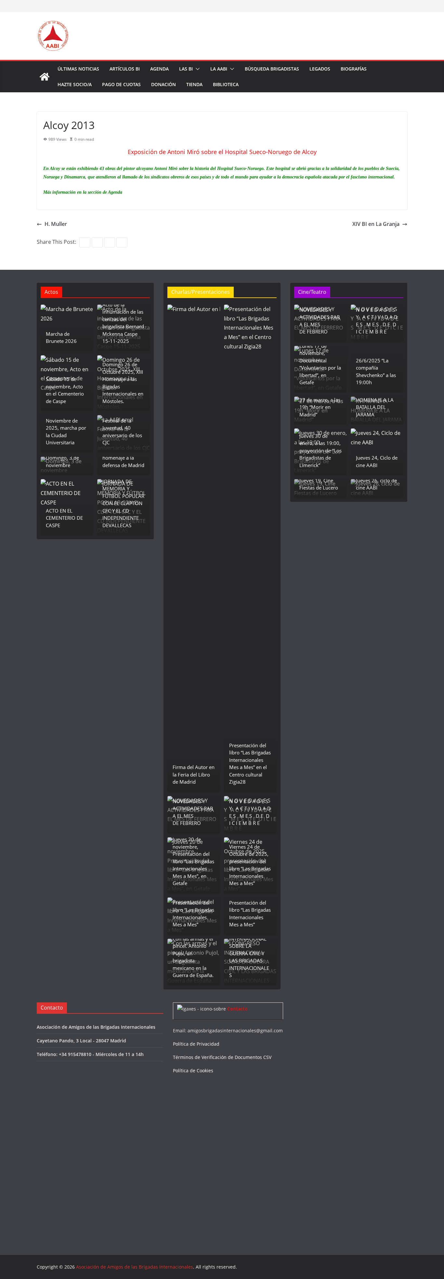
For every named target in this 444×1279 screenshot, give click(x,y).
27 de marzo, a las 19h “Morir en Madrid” (319, 407)
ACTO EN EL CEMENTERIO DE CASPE (64, 518)
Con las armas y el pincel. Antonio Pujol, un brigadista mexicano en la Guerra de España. (193, 957)
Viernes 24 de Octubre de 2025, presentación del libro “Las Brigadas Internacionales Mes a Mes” (250, 865)
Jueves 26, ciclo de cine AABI (376, 484)
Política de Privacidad (196, 1044)
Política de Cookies (193, 1070)
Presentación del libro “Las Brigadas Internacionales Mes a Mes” (193, 913)
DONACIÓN (163, 84)
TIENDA (194, 84)
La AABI (218, 69)
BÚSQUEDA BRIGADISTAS (272, 69)
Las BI (186, 69)
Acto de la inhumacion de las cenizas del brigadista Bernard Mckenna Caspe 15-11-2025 (123, 323)
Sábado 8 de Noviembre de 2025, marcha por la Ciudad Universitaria (66, 428)
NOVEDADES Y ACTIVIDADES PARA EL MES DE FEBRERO (193, 812)
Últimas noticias (78, 69)
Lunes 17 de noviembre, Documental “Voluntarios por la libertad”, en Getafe (320, 364)
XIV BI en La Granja (375, 224)
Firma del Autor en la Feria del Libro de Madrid (194, 774)
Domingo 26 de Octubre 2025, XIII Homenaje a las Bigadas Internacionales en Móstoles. (122, 382)
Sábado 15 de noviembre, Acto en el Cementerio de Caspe (65, 390)
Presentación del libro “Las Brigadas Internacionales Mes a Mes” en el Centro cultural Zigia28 (250, 763)
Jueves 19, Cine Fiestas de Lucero (318, 484)
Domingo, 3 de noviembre (62, 461)
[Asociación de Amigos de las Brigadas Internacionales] (44, 77)
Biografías (354, 69)
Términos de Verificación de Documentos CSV (222, 1057)
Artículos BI (125, 69)
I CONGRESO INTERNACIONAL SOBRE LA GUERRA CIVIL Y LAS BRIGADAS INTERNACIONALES (249, 953)
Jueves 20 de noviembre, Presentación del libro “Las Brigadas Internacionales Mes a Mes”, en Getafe (193, 861)
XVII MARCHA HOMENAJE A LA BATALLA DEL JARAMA (375, 403)
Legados (319, 69)
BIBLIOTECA (226, 84)
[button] (196, 68)
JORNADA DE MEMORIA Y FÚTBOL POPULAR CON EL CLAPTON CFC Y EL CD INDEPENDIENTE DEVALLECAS (123, 503)
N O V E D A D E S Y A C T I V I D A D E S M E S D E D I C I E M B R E (250, 812)
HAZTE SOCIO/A (75, 84)
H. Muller (56, 224)
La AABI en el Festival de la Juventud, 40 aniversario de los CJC (122, 428)
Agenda (159, 69)
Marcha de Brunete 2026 (61, 338)
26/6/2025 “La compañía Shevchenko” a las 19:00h (376, 371)
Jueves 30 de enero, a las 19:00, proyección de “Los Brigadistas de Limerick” (320, 450)
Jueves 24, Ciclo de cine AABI (377, 461)
